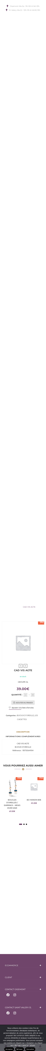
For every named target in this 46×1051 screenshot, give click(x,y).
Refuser (19, 1049)
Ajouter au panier (24, 703)
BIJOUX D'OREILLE (24, 602)
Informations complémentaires (23, 736)
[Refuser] (43, 1038)
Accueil (10, 602)
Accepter (9, 1049)
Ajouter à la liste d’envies (22, 708)
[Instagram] (15, 995)
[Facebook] (8, 995)
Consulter (30, 1049)
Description (23, 732)
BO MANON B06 (34, 800)
